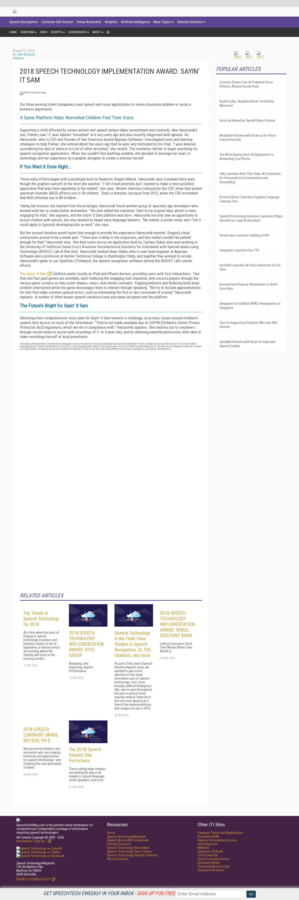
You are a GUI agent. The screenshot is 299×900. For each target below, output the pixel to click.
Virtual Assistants (89, 22)
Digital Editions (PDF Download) (128, 840)
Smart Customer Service (214, 859)
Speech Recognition (23, 22)
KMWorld (203, 848)
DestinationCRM (208, 836)
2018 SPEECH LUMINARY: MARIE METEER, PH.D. (40, 735)
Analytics (111, 22)
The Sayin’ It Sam (33, 273)
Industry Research (119, 844)
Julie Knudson (26, 54)
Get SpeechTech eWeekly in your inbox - (109, 893)
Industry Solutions (190, 22)
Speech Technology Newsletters (128, 848)
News (43, 32)
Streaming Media (209, 863)
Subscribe (27, 32)
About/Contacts (117, 859)
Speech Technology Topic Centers (129, 851)
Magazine (126, 836)
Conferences (77, 32)
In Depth (56, 32)
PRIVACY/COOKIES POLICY (33, 879)
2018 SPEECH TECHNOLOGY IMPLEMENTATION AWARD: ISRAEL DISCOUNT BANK (177, 624)
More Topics (162, 22)
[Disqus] (111, 412)
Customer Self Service (57, 22)
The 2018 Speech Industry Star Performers (85, 755)
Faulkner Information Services (217, 840)
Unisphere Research (211, 870)
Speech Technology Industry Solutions (132, 855)
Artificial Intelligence (135, 22)
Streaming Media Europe (214, 866)
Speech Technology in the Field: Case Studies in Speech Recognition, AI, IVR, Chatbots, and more (132, 644)
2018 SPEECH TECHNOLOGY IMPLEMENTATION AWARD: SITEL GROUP (86, 644)
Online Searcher (208, 855)
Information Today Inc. (31, 841)
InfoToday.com (207, 844)
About (96, 32)
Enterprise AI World (210, 851)
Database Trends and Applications (220, 833)
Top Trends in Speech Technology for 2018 (41, 618)
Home (13, 32)
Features (18, 58)
